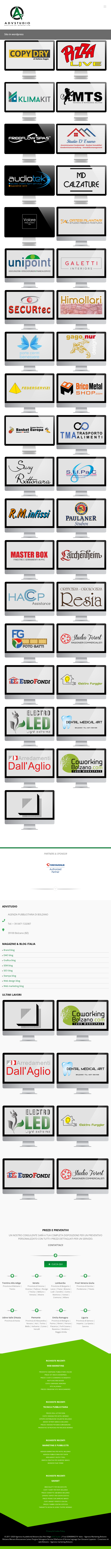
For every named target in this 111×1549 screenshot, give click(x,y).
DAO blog (8, 955)
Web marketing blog (14, 986)
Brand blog (9, 950)
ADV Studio (56, 1536)
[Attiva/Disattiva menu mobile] (105, 6)
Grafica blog (10, 960)
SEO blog (8, 970)
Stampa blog (10, 975)
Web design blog (12, 980)
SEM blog (8, 965)
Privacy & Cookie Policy (55, 1531)
